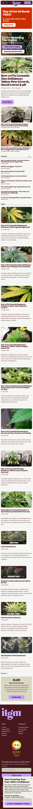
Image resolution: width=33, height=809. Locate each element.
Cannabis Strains (23, 727)
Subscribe (16, 697)
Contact (4, 727)
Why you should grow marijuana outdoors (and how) (16, 181)
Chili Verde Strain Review (11, 618)
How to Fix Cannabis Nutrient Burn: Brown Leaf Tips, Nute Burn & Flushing (16, 432)
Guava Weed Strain (8, 547)
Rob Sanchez (4, 199)
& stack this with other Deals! (14, 20)
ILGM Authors (6, 731)
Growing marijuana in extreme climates (14, 176)
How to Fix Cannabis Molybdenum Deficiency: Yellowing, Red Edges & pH (15, 226)
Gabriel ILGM (4, 163)
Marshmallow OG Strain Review (13, 656)
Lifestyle (20, 731)
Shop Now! (9, 25)
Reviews (4, 733)
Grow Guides (22, 729)
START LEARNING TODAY (16, 804)
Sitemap (4, 735)
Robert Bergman (16, 88)
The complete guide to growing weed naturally (15, 187)
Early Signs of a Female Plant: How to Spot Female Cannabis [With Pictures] (15, 511)
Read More (7, 102)
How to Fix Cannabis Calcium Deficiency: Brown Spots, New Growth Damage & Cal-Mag (16, 387)
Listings (20, 733)
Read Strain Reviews (13, 52)
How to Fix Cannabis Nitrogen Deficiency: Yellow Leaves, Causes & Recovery (14, 470)
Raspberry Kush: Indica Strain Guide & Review (15, 582)
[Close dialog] (29, 778)
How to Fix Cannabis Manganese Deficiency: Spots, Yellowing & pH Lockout (13, 306)
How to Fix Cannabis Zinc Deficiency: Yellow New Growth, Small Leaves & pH (15, 80)
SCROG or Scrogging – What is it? (11, 166)
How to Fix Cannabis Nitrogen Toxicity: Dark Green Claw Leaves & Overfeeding (14, 125)
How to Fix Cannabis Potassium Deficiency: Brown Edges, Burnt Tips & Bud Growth (16, 148)
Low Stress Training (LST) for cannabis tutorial (16, 197)
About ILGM (5, 729)
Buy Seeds (27, 2)
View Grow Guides (12, 47)
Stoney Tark (4, 194)
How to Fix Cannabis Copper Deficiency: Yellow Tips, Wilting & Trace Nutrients (16, 266)
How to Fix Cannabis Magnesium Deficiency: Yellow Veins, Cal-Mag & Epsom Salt (14, 346)
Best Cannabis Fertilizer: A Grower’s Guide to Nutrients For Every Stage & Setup (15, 161)
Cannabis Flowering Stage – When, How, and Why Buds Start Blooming (15, 192)
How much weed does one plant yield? (13, 171)
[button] (6, 3)
